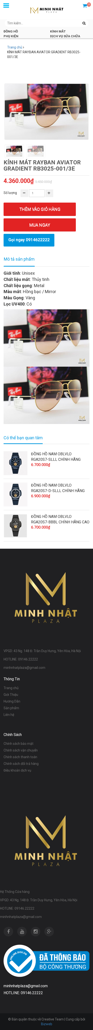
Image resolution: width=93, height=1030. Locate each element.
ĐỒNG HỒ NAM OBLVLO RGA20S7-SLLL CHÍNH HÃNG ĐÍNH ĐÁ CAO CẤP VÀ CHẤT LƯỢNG (56, 457)
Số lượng (10, 193)
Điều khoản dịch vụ (17, 770)
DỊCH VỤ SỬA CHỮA (65, 36)
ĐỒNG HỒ (11, 31)
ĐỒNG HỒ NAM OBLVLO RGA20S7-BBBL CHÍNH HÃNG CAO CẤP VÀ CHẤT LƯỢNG (60, 519)
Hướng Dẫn (12, 701)
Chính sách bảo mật (18, 744)
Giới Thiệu (11, 695)
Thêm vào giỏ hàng (39, 209)
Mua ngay (39, 224)
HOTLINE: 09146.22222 (17, 908)
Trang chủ (14, 47)
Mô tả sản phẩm (19, 259)
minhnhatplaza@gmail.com (21, 917)
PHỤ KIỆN (11, 36)
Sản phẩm (11, 708)
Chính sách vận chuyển (21, 750)
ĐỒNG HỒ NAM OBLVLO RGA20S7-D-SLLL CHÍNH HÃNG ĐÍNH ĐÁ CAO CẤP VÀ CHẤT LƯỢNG (58, 488)
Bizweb (46, 1024)
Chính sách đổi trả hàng (21, 764)
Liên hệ (9, 715)
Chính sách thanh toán (20, 757)
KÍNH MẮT (58, 31)
